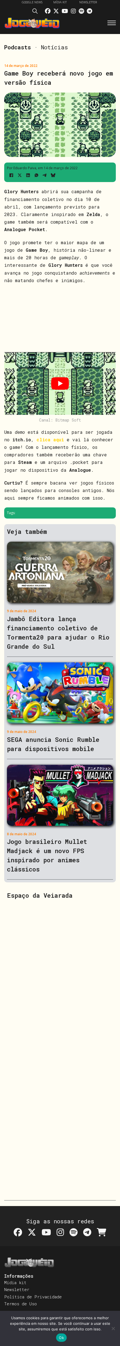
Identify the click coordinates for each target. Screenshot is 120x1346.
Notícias (54, 47)
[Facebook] (11, 175)
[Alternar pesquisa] (36, 12)
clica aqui (50, 439)
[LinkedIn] (28, 175)
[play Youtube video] (60, 383)
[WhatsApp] (36, 175)
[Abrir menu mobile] (111, 23)
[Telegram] (44, 175)
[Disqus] (60, 975)
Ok (61, 1337)
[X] (19, 175)
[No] (113, 1328)
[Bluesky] (53, 175)
